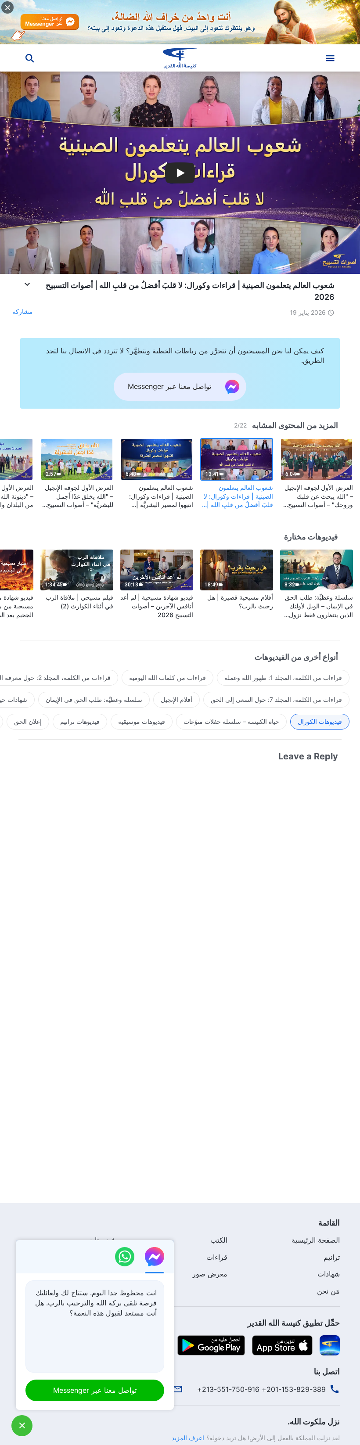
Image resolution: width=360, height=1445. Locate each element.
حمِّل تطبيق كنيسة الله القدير (294, 1322)
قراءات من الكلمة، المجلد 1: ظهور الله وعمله (283, 677)
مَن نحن (328, 1291)
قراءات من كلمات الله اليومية (167, 677)
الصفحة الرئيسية (316, 1240)
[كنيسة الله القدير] (180, 58)
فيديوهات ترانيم (80, 721)
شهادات (328, 1273)
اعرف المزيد (188, 1437)
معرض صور (209, 1273)
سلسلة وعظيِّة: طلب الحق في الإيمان (94, 699)
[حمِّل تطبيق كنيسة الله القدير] (330, 1345)
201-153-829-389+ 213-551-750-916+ (261, 1389)
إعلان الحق (28, 721)
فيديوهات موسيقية (141, 721)
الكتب (218, 1240)
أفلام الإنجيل (176, 699)
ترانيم (332, 1257)
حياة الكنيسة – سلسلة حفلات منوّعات (231, 721)
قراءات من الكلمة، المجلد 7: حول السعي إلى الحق (276, 699)
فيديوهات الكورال (320, 721)
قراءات (216, 1257)
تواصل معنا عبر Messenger (95, 1390)
